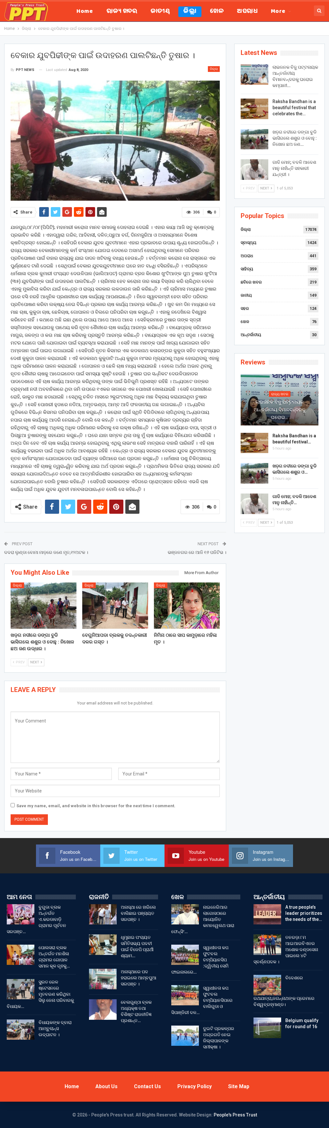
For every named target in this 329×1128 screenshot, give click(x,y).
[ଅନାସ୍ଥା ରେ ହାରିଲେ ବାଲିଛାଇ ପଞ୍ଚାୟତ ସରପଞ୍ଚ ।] (103, 914)
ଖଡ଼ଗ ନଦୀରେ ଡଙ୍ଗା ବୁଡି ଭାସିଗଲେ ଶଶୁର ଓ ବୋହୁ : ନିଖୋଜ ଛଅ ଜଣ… (294, 138)
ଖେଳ (217, 11)
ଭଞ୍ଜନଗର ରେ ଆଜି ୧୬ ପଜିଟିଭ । (197, 552)
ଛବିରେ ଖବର (251, 282)
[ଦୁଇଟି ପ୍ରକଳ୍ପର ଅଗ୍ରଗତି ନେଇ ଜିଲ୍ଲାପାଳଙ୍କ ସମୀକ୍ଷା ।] (185, 1036)
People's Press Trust (235, 1114)
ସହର (245, 308)
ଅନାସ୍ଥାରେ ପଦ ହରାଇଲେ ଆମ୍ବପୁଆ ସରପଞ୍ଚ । (138, 977)
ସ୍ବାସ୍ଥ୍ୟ (248, 242)
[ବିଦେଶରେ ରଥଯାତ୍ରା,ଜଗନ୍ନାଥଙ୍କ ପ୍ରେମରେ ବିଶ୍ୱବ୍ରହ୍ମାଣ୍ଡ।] (267, 985)
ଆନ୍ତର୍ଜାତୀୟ (251, 334)
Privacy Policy (194, 1086)
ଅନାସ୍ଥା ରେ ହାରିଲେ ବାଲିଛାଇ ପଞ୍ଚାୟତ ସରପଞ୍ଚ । (138, 913)
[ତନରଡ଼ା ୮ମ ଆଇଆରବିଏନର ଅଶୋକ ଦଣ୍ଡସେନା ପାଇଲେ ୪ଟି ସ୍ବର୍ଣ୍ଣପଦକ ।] (267, 944)
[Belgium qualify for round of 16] (267, 1028)
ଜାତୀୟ (160, 11)
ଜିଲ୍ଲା (189, 11)
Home (84, 11)
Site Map (238, 1086)
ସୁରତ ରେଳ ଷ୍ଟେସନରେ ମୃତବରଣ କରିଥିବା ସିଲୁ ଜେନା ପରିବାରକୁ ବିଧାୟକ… (40, 994)
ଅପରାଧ (247, 11)
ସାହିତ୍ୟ (247, 269)
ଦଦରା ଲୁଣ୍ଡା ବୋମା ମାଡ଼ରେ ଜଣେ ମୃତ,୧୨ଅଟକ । (46, 552)
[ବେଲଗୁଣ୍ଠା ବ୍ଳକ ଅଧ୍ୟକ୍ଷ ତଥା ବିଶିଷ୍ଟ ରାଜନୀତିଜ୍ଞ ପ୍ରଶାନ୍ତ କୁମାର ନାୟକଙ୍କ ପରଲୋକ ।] (103, 1009)
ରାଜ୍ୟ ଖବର (121, 11)
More (278, 11)
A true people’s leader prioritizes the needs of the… (303, 913)
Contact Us (147, 1086)
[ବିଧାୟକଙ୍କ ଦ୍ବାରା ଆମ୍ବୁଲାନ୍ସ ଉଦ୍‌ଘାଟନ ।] (20, 1029)
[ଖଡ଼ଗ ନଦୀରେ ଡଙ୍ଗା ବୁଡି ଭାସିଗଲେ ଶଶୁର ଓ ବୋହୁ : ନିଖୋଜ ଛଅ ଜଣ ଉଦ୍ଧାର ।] (43, 605)
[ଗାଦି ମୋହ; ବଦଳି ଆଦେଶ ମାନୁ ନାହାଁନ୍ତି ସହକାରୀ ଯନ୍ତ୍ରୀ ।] (254, 169)
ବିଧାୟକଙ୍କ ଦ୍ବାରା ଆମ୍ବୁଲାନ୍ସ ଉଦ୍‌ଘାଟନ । (55, 1028)
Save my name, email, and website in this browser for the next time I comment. (95, 805)
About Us (106, 1086)
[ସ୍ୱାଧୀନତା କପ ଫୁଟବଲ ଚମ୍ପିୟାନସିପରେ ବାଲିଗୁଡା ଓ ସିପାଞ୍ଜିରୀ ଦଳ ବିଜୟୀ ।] (185, 995)
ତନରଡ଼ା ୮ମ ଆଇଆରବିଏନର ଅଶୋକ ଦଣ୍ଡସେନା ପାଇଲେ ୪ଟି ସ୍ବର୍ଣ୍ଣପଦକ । (285, 949)
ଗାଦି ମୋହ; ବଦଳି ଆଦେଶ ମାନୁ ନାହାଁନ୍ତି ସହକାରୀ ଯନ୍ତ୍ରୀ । (294, 168)
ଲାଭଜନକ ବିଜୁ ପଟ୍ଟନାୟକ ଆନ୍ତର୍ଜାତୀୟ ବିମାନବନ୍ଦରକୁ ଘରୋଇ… (280, 409)
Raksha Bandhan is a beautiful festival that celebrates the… (294, 107)
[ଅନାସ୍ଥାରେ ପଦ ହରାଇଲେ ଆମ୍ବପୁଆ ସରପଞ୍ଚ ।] (103, 979)
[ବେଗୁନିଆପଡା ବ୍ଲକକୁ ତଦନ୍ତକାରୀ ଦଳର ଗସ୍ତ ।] (115, 605)
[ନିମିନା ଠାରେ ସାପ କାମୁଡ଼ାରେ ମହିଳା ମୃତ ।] (187, 605)
